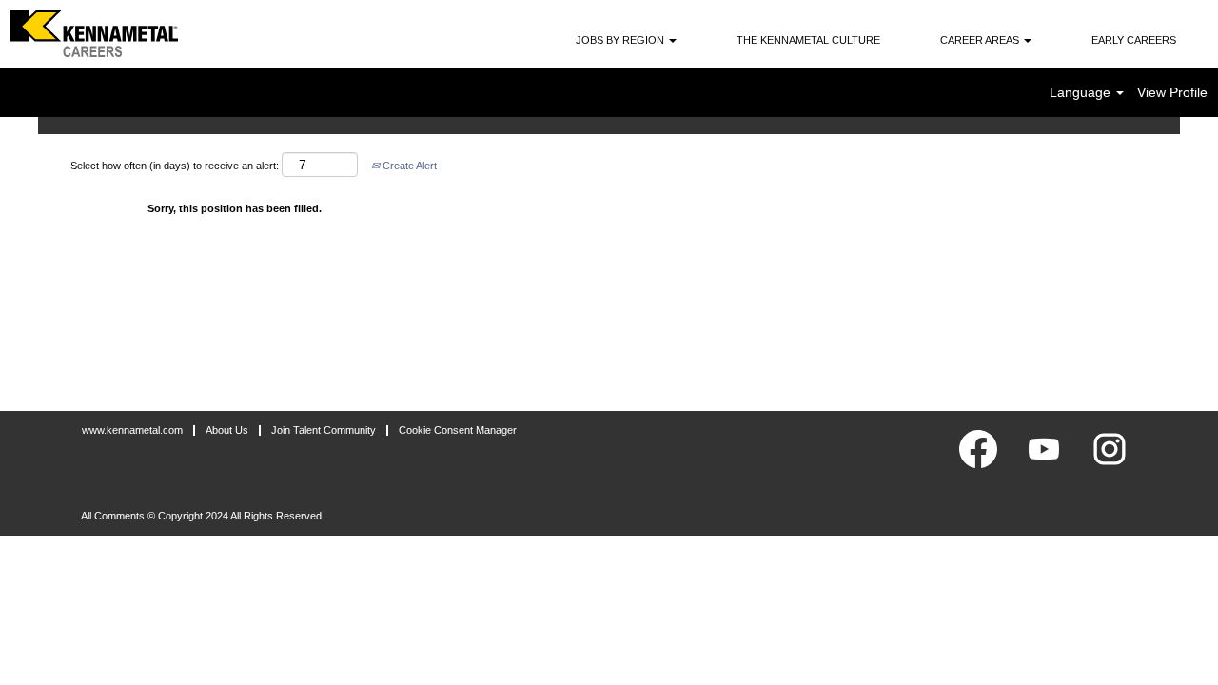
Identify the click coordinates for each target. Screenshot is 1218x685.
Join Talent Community (323, 430)
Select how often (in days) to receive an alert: (174, 165)
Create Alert (408, 165)
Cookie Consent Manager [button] (458, 430)
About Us (227, 430)
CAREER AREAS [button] (981, 40)
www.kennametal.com (132, 430)
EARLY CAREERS (1133, 40)
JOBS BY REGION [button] (621, 40)
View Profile (1172, 92)
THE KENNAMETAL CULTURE (808, 40)
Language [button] (1082, 92)
